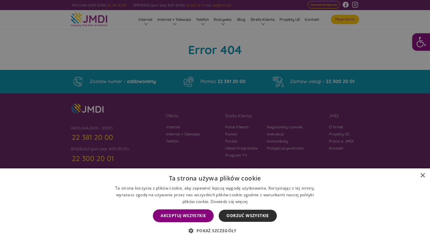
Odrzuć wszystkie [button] (247, 215)
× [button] (422, 175)
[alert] (215, 121)
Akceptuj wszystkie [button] (183, 215)
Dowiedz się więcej (229, 201)
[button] (215, 230)
